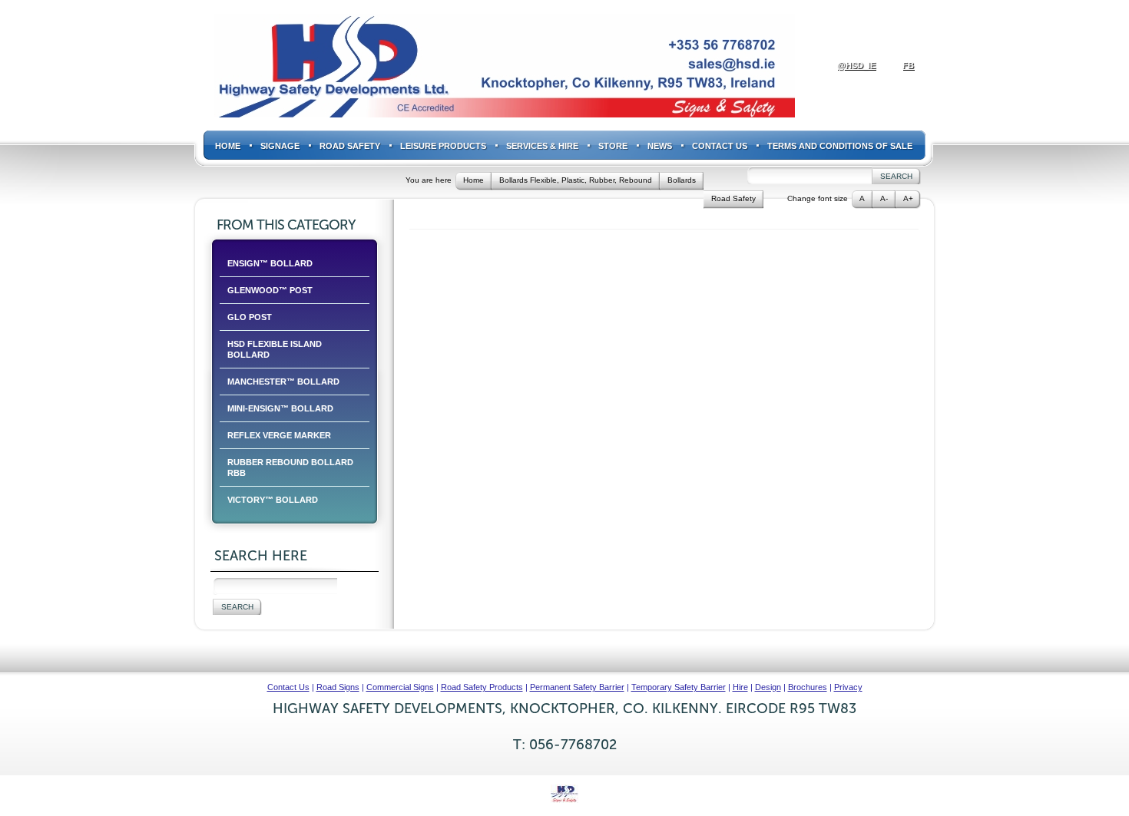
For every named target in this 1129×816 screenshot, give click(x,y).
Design (768, 687)
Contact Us (719, 145)
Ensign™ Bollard (270, 263)
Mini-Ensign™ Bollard (280, 408)
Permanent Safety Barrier (577, 687)
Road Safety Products (482, 687)
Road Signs (337, 687)
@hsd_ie (856, 65)
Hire (740, 687)
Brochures (807, 687)
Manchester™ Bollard (283, 381)
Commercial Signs (400, 687)
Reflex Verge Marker (279, 435)
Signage (280, 145)
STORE (612, 145)
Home (227, 145)
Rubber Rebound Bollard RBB (290, 467)
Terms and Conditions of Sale (839, 145)
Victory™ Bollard (272, 499)
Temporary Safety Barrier (678, 687)
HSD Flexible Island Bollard (274, 349)
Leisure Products (443, 145)
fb (908, 65)
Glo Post (249, 317)
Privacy (848, 687)
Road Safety (349, 145)
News (659, 145)
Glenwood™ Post (270, 290)
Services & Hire (542, 145)
